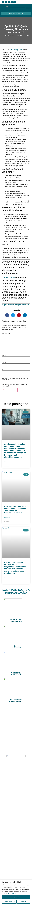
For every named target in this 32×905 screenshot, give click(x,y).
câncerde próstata (16, 647)
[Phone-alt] (11, 2)
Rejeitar (23, 901)
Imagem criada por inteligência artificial (15, 305)
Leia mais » (7, 461)
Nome (4, 355)
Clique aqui (8, 277)
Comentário (6, 333)
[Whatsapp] (9, 2)
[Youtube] (14, 2)
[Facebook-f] (3, 2)
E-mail (4, 362)
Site (3, 369)
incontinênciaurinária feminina (16, 700)
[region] (16, 892)
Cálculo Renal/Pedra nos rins (16, 620)
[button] (28, 8)
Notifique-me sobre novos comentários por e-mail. (15, 378)
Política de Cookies (12, 893)
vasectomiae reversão (16, 673)
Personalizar (8, 901)
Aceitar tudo (16, 897)
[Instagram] (6, 2)
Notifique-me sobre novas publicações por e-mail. (15, 385)
